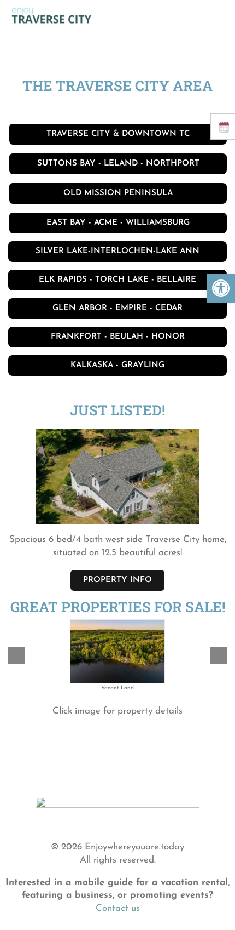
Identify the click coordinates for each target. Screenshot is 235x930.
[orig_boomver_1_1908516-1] (117, 423)
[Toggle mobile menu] (214, 15)
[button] (221, 288)
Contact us (118, 908)
